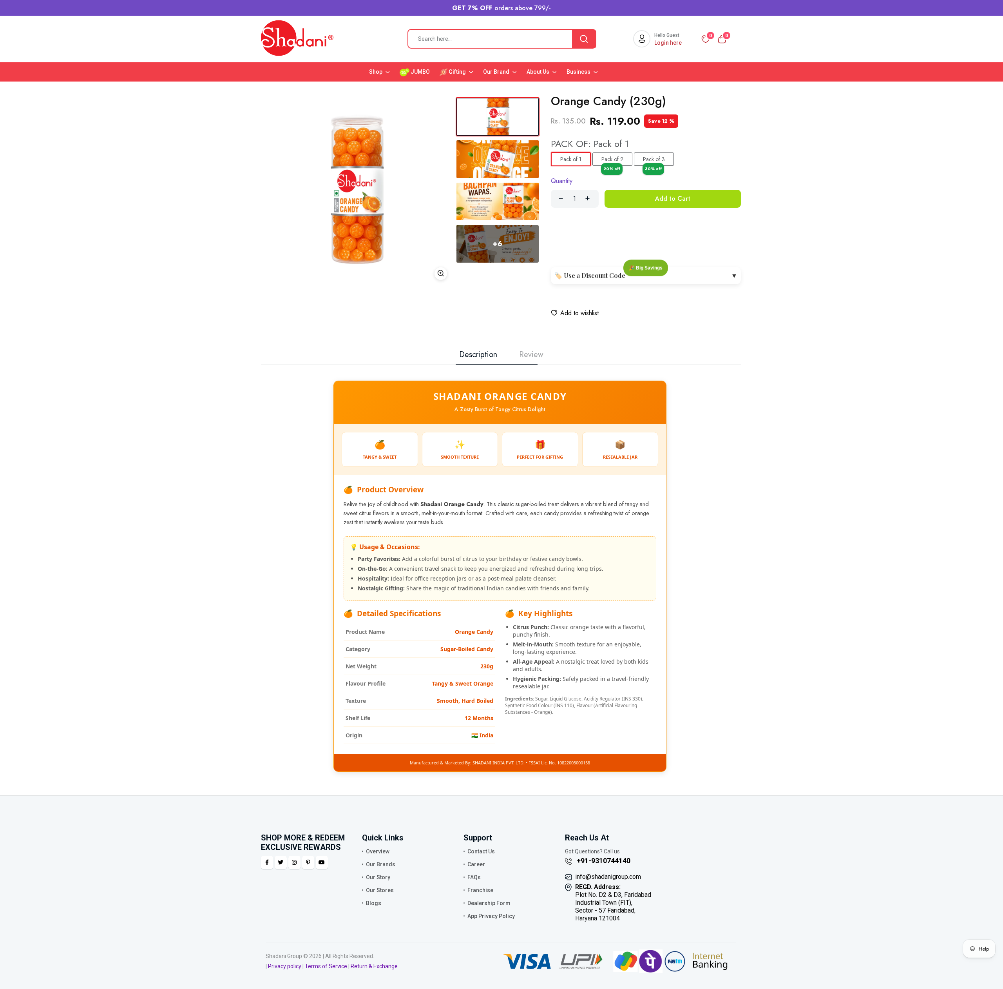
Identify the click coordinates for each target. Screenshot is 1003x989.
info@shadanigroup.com (608, 876)
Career (476, 864)
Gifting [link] (457, 72)
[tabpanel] (356, 189)
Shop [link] (376, 72)
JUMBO (419, 72)
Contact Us (481, 851)
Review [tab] (531, 355)
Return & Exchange (374, 966)
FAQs (474, 877)
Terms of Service (326, 966)
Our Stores (380, 890)
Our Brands (380, 864)
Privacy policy (284, 966)
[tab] (498, 116)
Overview (377, 851)
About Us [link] (538, 72)
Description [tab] (478, 355)
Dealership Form (489, 903)
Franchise (480, 890)
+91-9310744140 (602, 861)
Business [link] (579, 72)
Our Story (378, 877)
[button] (575, 313)
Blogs (373, 903)
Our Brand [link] (497, 72)
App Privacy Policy (491, 916)
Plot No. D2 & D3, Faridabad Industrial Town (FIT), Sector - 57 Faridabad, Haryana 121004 (613, 902)
